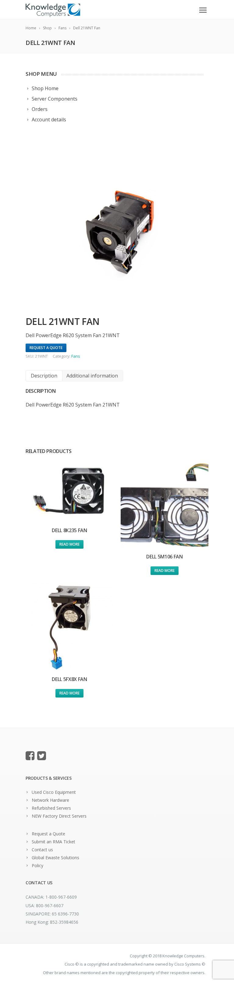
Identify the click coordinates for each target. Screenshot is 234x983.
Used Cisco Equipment (54, 792)
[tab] (44, 375)
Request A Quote (46, 347)
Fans (75, 356)
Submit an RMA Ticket (53, 842)
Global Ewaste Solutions (55, 857)
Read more (69, 544)
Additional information (92, 375)
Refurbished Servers (51, 808)
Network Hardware (50, 800)
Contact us (42, 849)
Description (44, 375)
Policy (37, 865)
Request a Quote (48, 834)
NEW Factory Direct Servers (59, 816)
